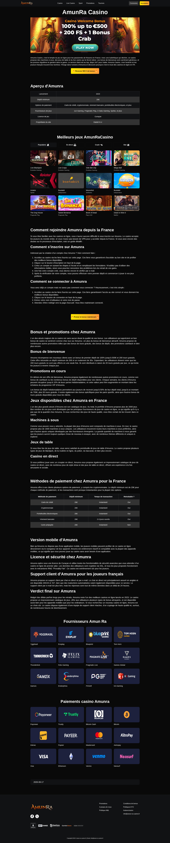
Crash (97, 145)
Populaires (42, 145)
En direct (69, 145)
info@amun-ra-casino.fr (131, 814)
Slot (124, 145)
